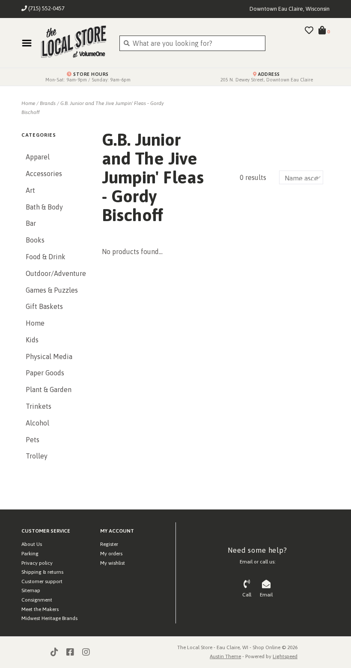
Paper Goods (45, 373)
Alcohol (37, 423)
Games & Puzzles (52, 290)
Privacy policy (37, 563)
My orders (111, 554)
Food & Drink (45, 257)
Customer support (41, 581)
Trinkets (38, 406)
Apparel (38, 157)
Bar (31, 223)
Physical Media (49, 356)
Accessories (44, 173)
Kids (32, 340)
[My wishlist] (309, 31)
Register (109, 544)
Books (35, 240)
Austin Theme (225, 656)
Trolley (37, 456)
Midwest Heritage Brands (49, 618)
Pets (32, 439)
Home (28, 103)
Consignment (36, 600)
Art (30, 190)
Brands (48, 103)
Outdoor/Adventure (55, 273)
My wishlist (112, 563)
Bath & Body (44, 207)
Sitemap (30, 590)
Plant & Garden (48, 389)
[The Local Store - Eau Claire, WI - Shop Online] (73, 42)
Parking (30, 554)
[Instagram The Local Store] (86, 652)
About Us (31, 544)
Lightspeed (285, 656)
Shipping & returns (42, 572)
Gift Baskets (44, 306)
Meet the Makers (40, 609)
